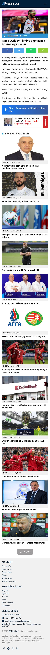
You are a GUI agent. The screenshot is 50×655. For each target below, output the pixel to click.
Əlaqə (4, 575)
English (5, 591)
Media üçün (7, 578)
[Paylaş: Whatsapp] (31, 50)
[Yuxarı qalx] (43, 648)
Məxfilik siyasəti (9, 581)
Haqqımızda (7, 569)
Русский (5, 594)
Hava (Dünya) (7, 603)
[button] (43, 50)
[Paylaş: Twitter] (19, 50)
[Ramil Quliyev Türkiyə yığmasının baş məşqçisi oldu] (25, 22)
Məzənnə (6, 606)
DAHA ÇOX (25, 552)
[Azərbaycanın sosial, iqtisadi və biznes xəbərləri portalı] (10, 3)
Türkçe (5, 597)
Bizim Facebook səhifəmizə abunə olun (27, 109)
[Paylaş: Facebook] (7, 50)
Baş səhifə (6, 566)
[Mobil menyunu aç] (45, 3)
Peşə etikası (7, 572)
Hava (4, 600)
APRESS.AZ (13, 631)
